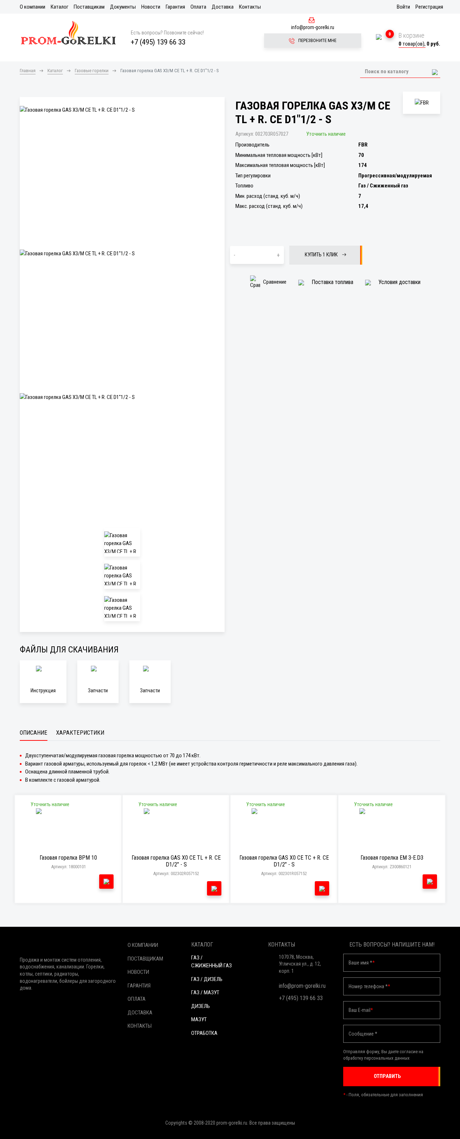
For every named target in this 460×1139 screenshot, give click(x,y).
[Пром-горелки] (68, 32)
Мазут (199, 1019)
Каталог (59, 7)
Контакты (250, 7)
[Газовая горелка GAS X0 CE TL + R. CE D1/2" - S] (176, 829)
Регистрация (429, 7)
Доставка (223, 7)
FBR (363, 144)
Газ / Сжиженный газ (211, 961)
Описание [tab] (33, 732)
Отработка (204, 1033)
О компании (32, 7)
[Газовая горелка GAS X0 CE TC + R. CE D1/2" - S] (284, 829)
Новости (150, 7)
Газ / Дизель (206, 979)
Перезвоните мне (317, 40)
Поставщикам (89, 7)
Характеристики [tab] (80, 732)
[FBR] (421, 103)
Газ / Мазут (205, 992)
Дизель (200, 1006)
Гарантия (175, 7)
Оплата (198, 7)
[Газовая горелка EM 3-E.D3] (392, 829)
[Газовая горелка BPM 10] (68, 829)
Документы (123, 7)
